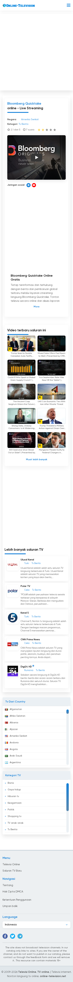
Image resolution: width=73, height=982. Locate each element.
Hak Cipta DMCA (13, 891)
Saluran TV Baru (12, 871)
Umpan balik (10, 906)
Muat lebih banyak (36, 459)
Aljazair (14, 729)
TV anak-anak (15, 823)
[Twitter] (12, 936)
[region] (36, 737)
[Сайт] (28, 185)
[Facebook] (5, 936)
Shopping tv (14, 816)
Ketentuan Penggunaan (17, 900)
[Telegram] (20, 936)
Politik (11, 809)
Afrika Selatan (17, 716)
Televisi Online (11, 864)
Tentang (8, 885)
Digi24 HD (26, 666)
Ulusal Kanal (27, 560)
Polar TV (25, 586)
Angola (14, 749)
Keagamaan (15, 803)
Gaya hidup (14, 789)
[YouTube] (34, 185)
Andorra (14, 742)
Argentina (15, 762)
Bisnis (11, 783)
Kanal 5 (25, 613)
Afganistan (16, 709)
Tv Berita (12, 829)
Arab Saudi (16, 756)
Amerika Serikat (18, 736)
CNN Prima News (30, 639)
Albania (14, 722)
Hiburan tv (13, 796)
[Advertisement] (36, 51)
